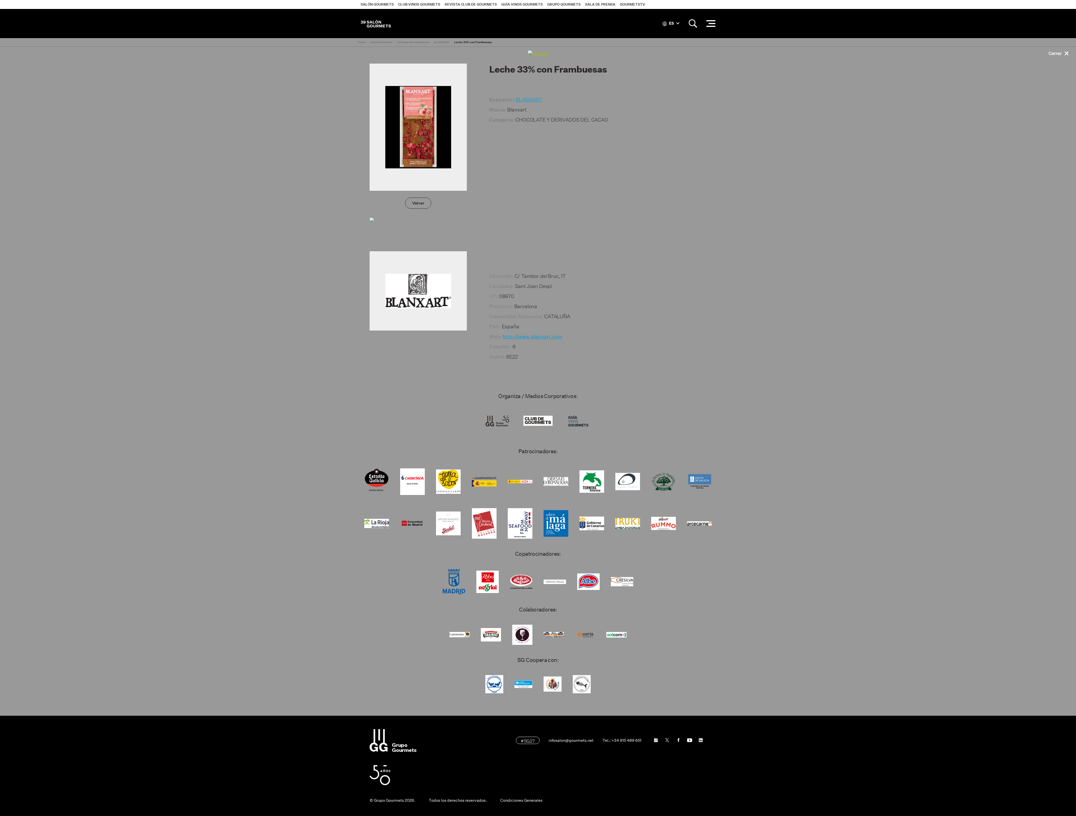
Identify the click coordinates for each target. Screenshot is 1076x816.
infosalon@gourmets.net (571, 740)
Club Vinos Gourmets (419, 4)
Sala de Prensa (600, 4)
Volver (418, 203)
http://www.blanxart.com (532, 337)
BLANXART (529, 99)
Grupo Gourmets (564, 4)
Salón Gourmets (377, 4)
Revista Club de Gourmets (471, 4)
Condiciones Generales (521, 800)
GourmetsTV (632, 4)
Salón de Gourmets (376, 23)
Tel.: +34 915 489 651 (621, 740)
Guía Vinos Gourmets (522, 4)
